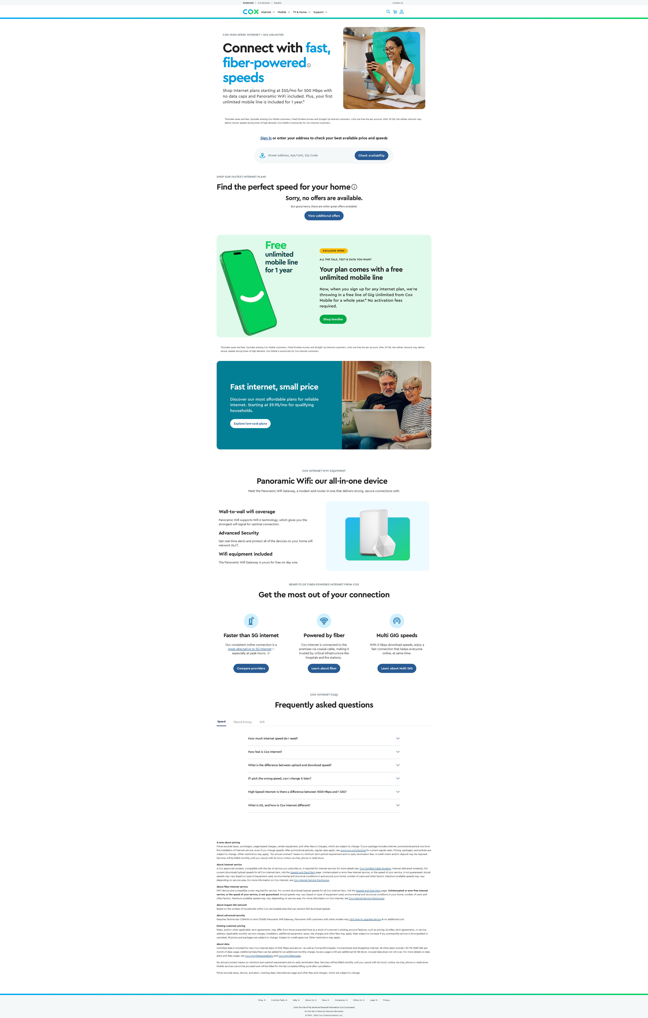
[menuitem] (268, 13)
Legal (372, 1000)
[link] (324, 215)
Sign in (266, 138)
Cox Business (264, 3)
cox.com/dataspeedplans (259, 956)
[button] (388, 12)
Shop (260, 1000)
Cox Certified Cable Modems (375, 868)
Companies (340, 1000)
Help (295, 1000)
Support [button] (318, 12)
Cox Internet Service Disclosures (311, 880)
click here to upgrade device (365, 919)
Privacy (386, 1000)
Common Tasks (278, 1000)
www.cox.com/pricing (353, 850)
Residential (248, 3)
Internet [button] (266, 12)
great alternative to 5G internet (249, 648)
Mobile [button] (282, 12)
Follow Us (357, 1000)
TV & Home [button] (300, 12)
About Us (309, 1000)
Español (277, 3)
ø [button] (309, 65)
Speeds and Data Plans (302, 872)
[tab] (221, 723)
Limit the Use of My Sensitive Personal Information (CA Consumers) (324, 1007)
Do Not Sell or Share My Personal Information (324, 1011)
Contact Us (398, 3)
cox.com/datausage (290, 956)
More (324, 1000)
